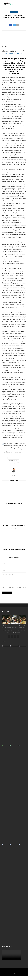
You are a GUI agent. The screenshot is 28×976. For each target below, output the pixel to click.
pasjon (14, 475)
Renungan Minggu (13, 460)
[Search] (24, 3)
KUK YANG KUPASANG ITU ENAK (14, 503)
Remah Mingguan (14, 11)
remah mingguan (13, 457)
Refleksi (5, 457)
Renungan (22, 457)
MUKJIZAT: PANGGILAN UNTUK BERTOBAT (14, 549)
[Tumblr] (20, 463)
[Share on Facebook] (10, 25)
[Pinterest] (16, 463)
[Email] (18, 463)
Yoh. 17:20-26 (11, 55)
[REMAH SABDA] (9, 3)
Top (14, 973)
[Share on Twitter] (14, 25)
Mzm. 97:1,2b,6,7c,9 (15, 53)
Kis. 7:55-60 (8, 53)
